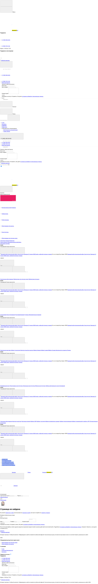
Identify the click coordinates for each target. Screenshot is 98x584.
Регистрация (3, 500)
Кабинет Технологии (6, 460)
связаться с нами (10, 512)
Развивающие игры (4, 385)
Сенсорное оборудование (6, 421)
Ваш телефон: (5, 87)
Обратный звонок (6, 82)
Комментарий (25, 521)
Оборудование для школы (8, 544)
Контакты (4, 124)
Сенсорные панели (4, 240)
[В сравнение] (6, 250)
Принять (2, 530)
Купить (1, 265)
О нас (3, 122)
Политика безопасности (7, 550)
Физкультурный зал (16, 421)
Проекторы (11, 240)
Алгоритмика (3, 314)
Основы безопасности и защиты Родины (61, 350)
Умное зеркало (3, 242)
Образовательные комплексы (14, 242)
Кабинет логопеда (41, 421)
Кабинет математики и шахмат (52, 421)
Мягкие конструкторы (40, 385)
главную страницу (45, 512)
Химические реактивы (5, 350)
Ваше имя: (4, 85)
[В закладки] (19, 250)
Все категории (14, 200)
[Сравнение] (6, 179)
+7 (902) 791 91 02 (6, 46)
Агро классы (5, 459)
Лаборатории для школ (34, 279)
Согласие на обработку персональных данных (70, 526)
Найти (8, 164)
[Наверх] (6, 492)
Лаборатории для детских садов (20, 279)
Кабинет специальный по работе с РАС (81, 421)
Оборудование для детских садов (9, 542)
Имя (1, 521)
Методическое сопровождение (10, 130)
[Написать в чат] (12, 476)
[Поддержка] (6, 64)
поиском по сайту (26, 512)
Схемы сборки (6, 131)
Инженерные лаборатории (8, 463)
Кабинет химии (44, 350)
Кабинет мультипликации (66, 421)
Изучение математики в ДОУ (8, 465)
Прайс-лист (4, 127)
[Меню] (6, 3)
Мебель (50, 350)
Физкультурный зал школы (26, 350)
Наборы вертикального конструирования (55, 385)
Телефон (12, 521)
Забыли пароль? (4, 497)
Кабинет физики (37, 350)
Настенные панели (26, 421)
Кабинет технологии (15, 350)
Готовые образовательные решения (33, 314)
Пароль (19, 495)
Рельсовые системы (5, 243)
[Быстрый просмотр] (6, 277)
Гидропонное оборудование (6, 279)
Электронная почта (4, 495)
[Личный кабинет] (6, 173)
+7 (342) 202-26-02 (6, 40)
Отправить (2, 160)
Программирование (19, 314)
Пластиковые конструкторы (16, 385)
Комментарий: (5, 93)
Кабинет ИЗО (33, 421)
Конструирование (11, 314)
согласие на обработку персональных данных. (32, 96)
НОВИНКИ (4, 125)
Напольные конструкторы (29, 385)
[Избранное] (18, 179)
